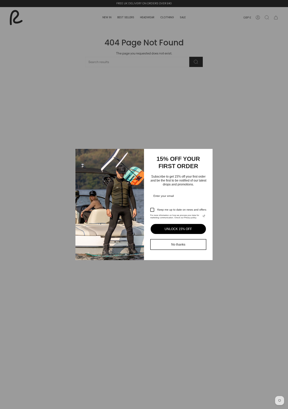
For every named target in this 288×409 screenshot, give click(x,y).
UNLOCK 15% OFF (178, 229)
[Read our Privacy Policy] (204, 216)
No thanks (178, 244)
